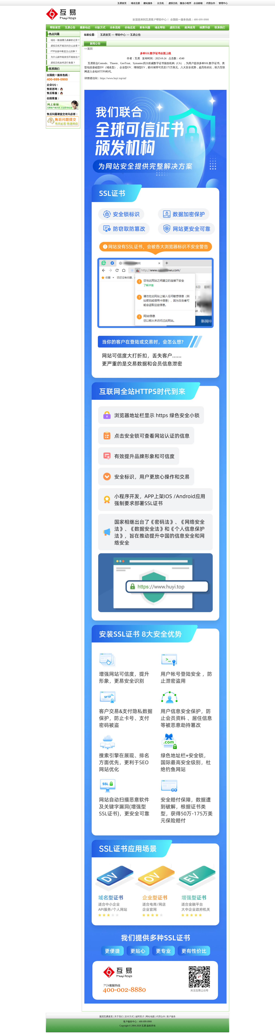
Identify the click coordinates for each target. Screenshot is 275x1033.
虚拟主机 (173, 3)
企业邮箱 (198, 3)
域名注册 (135, 3)
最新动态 (85, 27)
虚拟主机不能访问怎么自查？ (65, 45)
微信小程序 (185, 3)
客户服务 (171, 1016)
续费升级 (205, 27)
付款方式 (100, 27)
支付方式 (129, 1016)
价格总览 (130, 27)
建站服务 (147, 3)
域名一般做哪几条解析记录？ (65, 40)
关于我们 (118, 1016)
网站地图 (150, 1016)
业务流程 (115, 27)
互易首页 (121, 3)
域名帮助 (160, 27)
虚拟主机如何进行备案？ (63, 62)
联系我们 (220, 27)
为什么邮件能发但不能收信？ (65, 57)
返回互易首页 (106, 1016)
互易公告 (70, 27)
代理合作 (210, 3)
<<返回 (88, 48)
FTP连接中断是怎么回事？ (64, 51)
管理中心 (223, 3)
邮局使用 (190, 27)
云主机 (160, 3)
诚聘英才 (139, 1016)
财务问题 (145, 27)
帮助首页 (55, 27)
